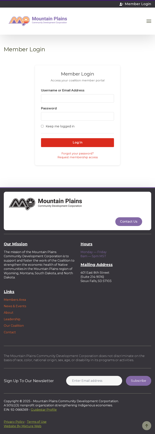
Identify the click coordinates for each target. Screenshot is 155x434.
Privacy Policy (14, 422)
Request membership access (77, 157)
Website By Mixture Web (22, 426)
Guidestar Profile (44, 409)
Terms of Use (36, 422)
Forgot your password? (77, 153)
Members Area (15, 300)
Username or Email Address (62, 90)
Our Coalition (14, 325)
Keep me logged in (59, 126)
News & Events (15, 306)
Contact (10, 332)
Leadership (12, 319)
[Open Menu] (148, 21)
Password (49, 108)
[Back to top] (146, 425)
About (8, 312)
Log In (77, 142)
